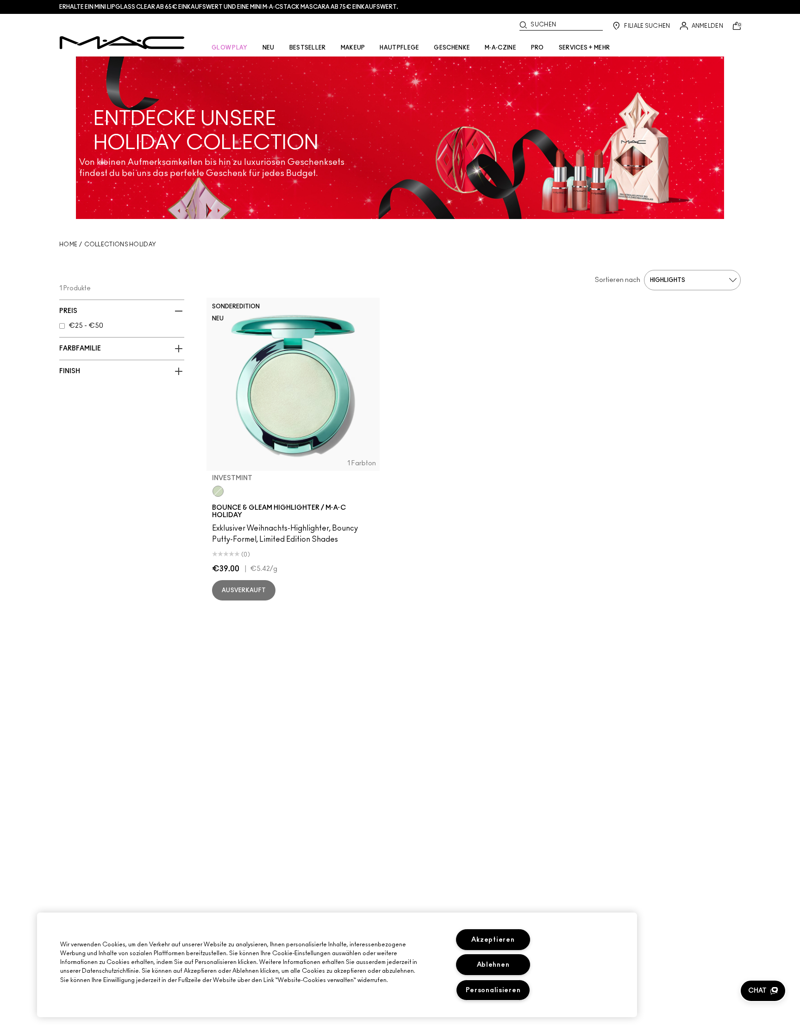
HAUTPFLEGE (399, 47)
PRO (537, 47)
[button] (763, 991)
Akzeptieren (492, 939)
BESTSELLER (307, 47)
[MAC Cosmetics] (122, 42)
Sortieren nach (617, 280)
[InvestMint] (218, 491)
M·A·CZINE (500, 47)
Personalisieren (493, 990)
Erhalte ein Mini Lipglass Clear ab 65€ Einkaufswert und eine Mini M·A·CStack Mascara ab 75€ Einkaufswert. (228, 7)
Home (68, 244)
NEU (268, 47)
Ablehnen (493, 964)
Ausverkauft (244, 590)
